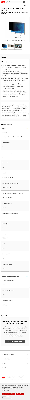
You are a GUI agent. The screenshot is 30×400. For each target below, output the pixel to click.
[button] (6, 397)
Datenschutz (9, 377)
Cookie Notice (5, 390)
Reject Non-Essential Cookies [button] (8, 393)
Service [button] (4, 367)
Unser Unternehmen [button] (9, 354)
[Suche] (24, 2)
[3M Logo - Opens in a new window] (3, 2)
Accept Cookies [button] (20, 393)
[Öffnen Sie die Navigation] (28, 2)
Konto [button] (26, 5)
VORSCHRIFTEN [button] (6, 363)
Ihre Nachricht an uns (16, 341)
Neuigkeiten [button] (6, 359)
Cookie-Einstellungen (17, 377)
